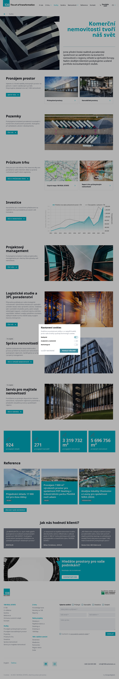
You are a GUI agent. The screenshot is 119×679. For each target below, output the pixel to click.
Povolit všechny (69, 351)
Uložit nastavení (47, 351)
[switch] (76, 337)
